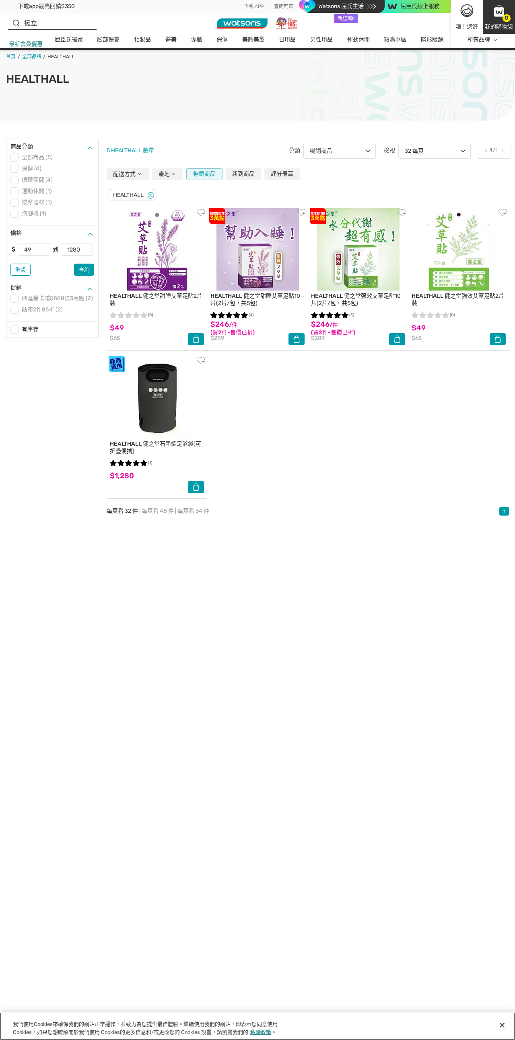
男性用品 (321, 39)
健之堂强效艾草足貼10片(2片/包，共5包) (356, 300)
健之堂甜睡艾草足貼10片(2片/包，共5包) (255, 300)
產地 (165, 174)
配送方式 (125, 174)
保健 (222, 39)
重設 (20, 269)
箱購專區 (395, 39)
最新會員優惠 (26, 44)
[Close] (151, 195)
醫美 (171, 39)
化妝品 (142, 39)
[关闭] (502, 1025)
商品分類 (21, 146)
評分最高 (282, 173)
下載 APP (254, 6)
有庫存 (30, 329)
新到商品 (243, 173)
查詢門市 (283, 6)
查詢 (84, 269)
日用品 (287, 39)
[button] (499, 17)
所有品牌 (479, 39)
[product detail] (157, 249)
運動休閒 (358, 39)
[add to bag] (196, 339)
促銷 (16, 287)
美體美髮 (253, 39)
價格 (16, 232)
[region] (257, 1026)
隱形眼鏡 (432, 39)
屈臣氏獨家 (69, 39)
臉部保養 (108, 39)
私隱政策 (260, 1032)
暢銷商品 (204, 173)
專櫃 (196, 39)
